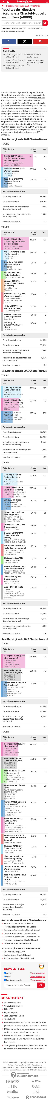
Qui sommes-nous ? (10, 1062)
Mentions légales (9, 1070)
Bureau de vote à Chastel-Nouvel (18, 923)
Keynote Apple (11, 1012)
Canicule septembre (13, 1006)
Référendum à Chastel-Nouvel (17, 943)
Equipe (22, 1062)
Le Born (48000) (35, 28)
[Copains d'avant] (13, 1091)
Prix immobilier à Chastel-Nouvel (19, 958)
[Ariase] (13, 1097)
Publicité (42, 1062)
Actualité (10, 973)
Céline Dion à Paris (12, 1002)
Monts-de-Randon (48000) (13, 31)
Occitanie (35, 6)
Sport (8, 976)
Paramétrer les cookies (29, 1067)
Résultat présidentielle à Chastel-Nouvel (22, 930)
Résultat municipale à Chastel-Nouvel (21, 940)
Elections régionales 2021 (17, 6)
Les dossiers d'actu (14, 980)
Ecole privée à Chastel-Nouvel (17, 955)
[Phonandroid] (36, 1097)
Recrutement (37, 1065)
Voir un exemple (37, 973)
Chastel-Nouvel (32, 60)
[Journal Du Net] (13, 1086)
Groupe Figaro (21, 1070)
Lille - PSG (8, 1009)
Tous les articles (20, 1065)
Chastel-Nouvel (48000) (14, 952)
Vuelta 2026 (9, 1019)
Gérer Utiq (42, 1067)
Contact (10, 1065)
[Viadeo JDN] (36, 1091)
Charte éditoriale (32, 1062)
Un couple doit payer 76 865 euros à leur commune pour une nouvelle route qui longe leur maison (24, 1038)
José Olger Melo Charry (14, 1016)
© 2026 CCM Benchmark (37, 1070)
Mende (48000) (19, 28)
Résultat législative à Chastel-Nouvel (20, 933)
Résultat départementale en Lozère (20, 927)
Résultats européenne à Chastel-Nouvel (22, 937)
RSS (28, 1065)
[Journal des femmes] (13, 1081)
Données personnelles (11, 1067)
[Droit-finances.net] (36, 1086)
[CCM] (36, 1081)
